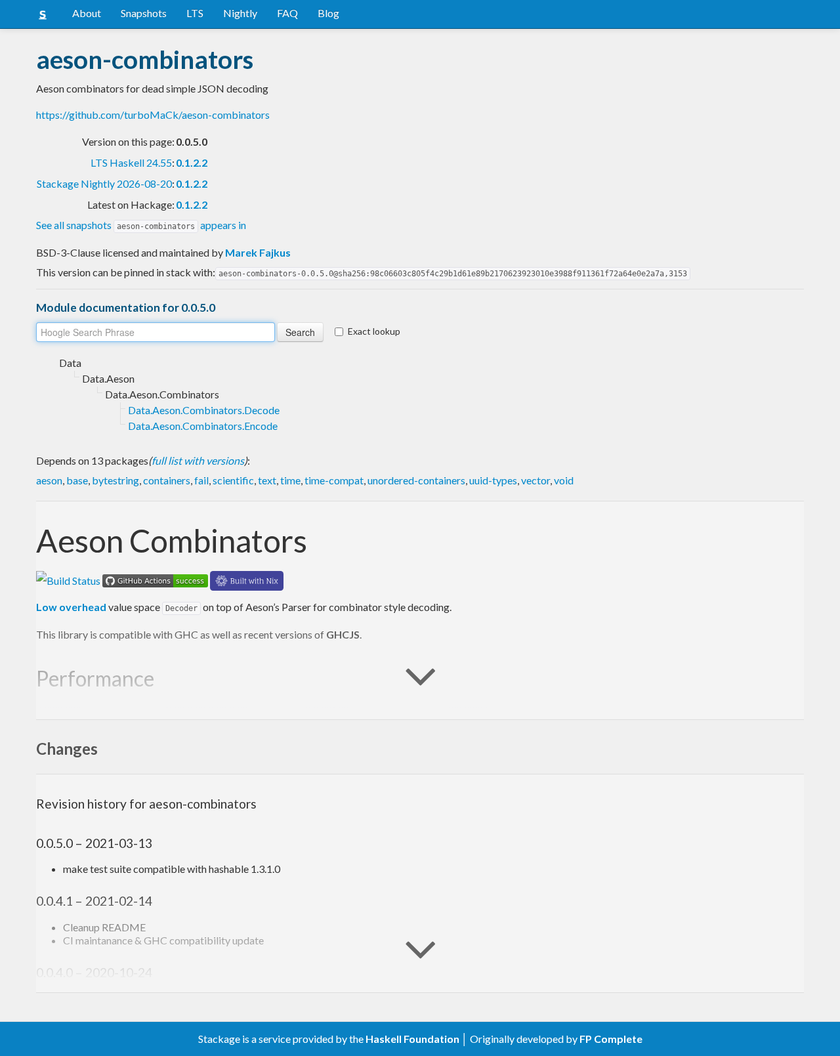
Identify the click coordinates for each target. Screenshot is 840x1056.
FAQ (287, 13)
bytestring (115, 480)
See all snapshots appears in (141, 225)
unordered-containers (416, 480)
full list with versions (198, 460)
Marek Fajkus (258, 252)
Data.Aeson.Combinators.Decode (204, 410)
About (86, 13)
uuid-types (493, 480)
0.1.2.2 (191, 162)
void (564, 480)
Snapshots (144, 13)
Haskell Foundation (412, 1038)
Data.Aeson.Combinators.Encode (203, 425)
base (77, 480)
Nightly (240, 13)
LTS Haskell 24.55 (131, 162)
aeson (49, 480)
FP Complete (610, 1038)
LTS (194, 13)
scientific (233, 480)
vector (535, 480)
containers (166, 480)
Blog (328, 13)
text (267, 480)
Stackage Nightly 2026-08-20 (104, 183)
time (290, 480)
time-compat (334, 480)
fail (201, 480)
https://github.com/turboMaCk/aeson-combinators (153, 114)
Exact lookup (374, 331)
